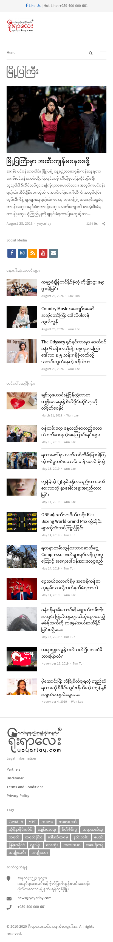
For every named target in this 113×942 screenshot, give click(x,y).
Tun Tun (69, 535)
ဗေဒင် (98, 837)
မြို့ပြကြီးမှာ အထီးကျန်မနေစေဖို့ (48, 161)
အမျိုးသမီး (17, 853)
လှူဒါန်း (35, 845)
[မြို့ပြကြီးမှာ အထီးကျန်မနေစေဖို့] (56, 89)
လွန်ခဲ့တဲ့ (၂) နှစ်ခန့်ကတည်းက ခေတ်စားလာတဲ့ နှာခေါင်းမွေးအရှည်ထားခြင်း (73, 488)
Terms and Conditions (25, 787)
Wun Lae (74, 329)
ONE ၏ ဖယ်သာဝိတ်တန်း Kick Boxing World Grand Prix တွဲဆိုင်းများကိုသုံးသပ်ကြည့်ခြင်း (71, 522)
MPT (32, 822)
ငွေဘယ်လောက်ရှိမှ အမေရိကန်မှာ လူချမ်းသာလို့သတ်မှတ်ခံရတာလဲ (71, 585)
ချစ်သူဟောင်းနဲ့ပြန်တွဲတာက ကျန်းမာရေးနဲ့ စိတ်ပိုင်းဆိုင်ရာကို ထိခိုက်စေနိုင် (69, 402)
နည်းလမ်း (81, 837)
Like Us (34, 6)
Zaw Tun (74, 296)
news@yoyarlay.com (35, 898)
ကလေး (47, 822)
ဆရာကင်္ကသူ (93, 829)
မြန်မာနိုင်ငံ (17, 845)
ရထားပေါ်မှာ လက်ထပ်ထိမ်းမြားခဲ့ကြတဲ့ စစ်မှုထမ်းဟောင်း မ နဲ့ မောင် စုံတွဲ (73, 458)
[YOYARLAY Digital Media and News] (56, 25)
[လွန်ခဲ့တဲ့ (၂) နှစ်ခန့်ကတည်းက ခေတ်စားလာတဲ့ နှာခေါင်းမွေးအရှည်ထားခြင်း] (22, 482)
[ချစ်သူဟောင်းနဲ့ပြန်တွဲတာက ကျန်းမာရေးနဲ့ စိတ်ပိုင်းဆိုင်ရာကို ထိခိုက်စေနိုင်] (22, 395)
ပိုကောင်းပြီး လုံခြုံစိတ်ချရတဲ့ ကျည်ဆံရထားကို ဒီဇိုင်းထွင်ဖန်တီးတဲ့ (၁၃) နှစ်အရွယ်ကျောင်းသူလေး (73, 688)
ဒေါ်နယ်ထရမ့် (58, 837)
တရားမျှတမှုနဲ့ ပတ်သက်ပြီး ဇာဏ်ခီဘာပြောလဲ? (72, 653)
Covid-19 (16, 822)
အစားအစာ (72, 845)
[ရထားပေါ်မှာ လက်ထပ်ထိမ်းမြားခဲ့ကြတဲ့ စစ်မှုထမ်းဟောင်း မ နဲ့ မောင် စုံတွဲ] (22, 455)
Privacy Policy (18, 796)
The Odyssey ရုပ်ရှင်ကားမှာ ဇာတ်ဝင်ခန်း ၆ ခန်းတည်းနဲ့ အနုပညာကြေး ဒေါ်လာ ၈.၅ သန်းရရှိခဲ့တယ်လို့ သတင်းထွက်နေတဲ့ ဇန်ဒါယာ (73, 352)
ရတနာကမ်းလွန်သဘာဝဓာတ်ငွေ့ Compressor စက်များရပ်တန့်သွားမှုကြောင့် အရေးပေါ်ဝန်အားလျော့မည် (72, 555)
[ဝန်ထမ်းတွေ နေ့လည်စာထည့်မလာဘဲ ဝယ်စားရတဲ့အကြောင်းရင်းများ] (22, 429)
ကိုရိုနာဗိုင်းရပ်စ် (20, 829)
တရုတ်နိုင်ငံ (33, 837)
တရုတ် (14, 837)
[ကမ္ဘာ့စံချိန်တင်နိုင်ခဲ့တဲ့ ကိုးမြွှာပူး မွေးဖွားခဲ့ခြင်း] (22, 282)
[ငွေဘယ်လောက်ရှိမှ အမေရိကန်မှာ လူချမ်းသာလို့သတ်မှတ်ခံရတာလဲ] (22, 582)
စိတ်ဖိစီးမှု (69, 829)
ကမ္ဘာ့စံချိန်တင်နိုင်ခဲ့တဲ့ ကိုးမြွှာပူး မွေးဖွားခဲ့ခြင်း (72, 286)
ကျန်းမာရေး (47, 829)
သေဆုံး (52, 845)
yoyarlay (44, 224)
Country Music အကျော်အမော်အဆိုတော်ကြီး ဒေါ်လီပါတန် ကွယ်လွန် (68, 315)
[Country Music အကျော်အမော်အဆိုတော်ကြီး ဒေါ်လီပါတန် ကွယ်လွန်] (22, 309)
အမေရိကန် (94, 845)
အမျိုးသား (40, 853)
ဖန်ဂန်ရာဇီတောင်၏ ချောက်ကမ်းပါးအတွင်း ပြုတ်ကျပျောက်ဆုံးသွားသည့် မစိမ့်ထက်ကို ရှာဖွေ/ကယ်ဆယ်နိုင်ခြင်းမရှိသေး (73, 620)
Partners (14, 769)
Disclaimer (15, 778)
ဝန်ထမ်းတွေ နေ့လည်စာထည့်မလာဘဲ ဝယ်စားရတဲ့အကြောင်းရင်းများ (71, 432)
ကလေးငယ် (68, 822)
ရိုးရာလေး (35, 927)
